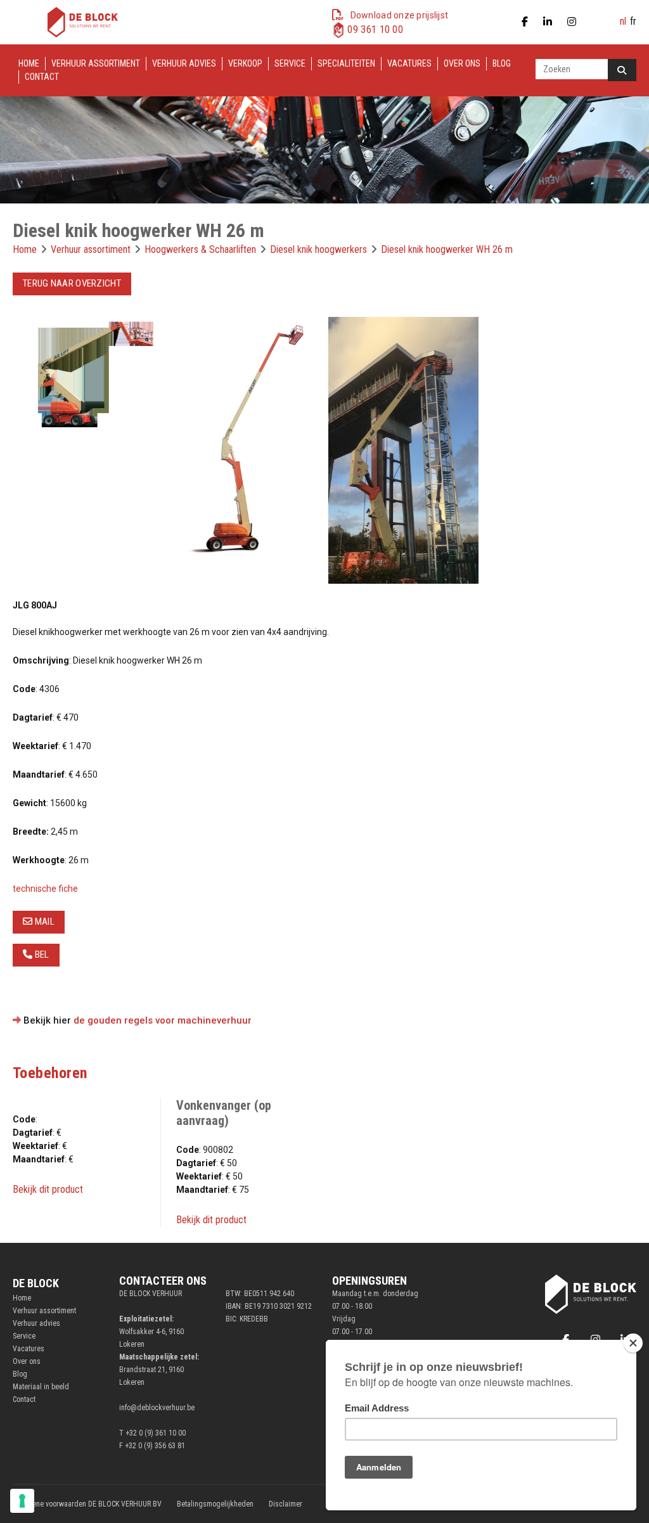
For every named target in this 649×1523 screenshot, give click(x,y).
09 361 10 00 (375, 29)
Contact (42, 77)
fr (633, 21)
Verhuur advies (184, 63)
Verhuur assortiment (95, 63)
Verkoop (245, 63)
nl (623, 21)
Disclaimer (285, 1504)
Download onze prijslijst (399, 15)
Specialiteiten (346, 63)
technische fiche (45, 889)
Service (289, 63)
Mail (43, 921)
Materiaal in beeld (41, 1386)
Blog (501, 63)
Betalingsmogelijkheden (215, 1504)
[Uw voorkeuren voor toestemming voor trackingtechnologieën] (22, 1501)
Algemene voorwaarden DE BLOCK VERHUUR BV (87, 1504)
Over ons (462, 63)
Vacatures (409, 63)
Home (28, 63)
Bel (40, 954)
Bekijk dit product (48, 1189)
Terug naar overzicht (72, 283)
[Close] (633, 1343)
